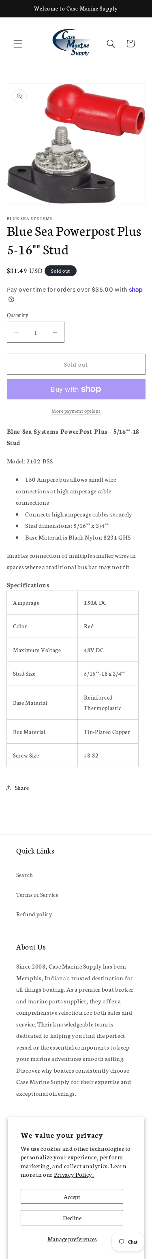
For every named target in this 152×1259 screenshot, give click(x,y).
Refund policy (34, 914)
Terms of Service (37, 894)
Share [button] (22, 787)
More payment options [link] (76, 410)
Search (24, 875)
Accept (72, 1196)
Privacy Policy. (74, 1174)
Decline (72, 1217)
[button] (18, 43)
